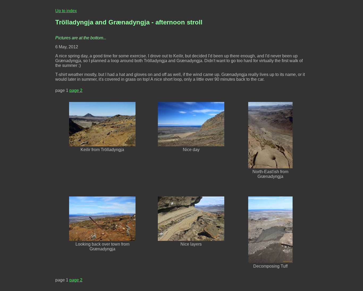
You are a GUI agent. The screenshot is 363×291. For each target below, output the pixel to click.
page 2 (75, 90)
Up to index (66, 10)
